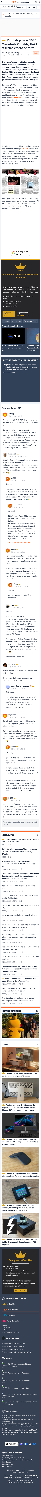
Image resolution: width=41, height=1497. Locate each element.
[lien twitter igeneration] (29, 1444)
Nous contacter (7, 1466)
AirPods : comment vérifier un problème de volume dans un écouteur (19, 1416)
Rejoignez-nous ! (7, 314)
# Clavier (31, 8)
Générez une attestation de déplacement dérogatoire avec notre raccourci (20, 1433)
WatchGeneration (13, 1321)
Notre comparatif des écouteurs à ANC (17, 1352)
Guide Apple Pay (7, 1422)
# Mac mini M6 (7, 8)
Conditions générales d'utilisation (13, 1458)
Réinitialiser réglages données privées (20, 1482)
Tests (5, 1044)
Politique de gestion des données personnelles (18, 1460)
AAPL (36, 53)
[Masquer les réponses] (3, 567)
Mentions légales (7, 1456)
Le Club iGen (11, 1304)
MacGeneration (12, 1309)
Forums (4, 1326)
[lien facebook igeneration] (25, 1444)
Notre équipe (6, 1462)
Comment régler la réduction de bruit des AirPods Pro (20, 1430)
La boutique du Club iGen (10, 1332)
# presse (6, 321)
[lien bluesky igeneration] (34, 1444)
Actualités (8, 834)
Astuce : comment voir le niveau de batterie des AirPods (18, 1427)
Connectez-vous (23, 315)
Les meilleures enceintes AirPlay (15, 1343)
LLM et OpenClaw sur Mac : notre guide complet (20, 14)
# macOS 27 (20, 8)
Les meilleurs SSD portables (14, 1346)
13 (27, 55)
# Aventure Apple (30, 321)
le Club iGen (16, 98)
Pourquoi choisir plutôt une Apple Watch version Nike (20, 1424)
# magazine (16, 321)
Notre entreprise (7, 1464)
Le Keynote (5, 1330)
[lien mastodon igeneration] (21, 1444)
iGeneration (11, 1315)
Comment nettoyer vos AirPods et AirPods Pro (17, 1419)
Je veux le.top (6, 1328)
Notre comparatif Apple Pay (14, 1349)
